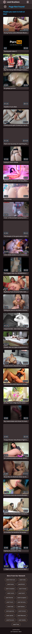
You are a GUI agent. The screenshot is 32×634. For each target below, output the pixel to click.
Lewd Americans (10, 580)
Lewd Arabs (22, 580)
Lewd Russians (10, 620)
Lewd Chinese (22, 588)
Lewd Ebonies (9, 597)
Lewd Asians (10, 584)
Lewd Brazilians (13, 2)
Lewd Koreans (22, 611)
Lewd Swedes (22, 620)
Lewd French (9, 602)
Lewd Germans (21, 602)
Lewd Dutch (21, 593)
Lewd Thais (16, 624)
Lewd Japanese (10, 611)
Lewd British (21, 584)
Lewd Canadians (10, 588)
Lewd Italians (21, 606)
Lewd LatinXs (9, 615)
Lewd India (10, 606)
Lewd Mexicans (21, 615)
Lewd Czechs (10, 593)
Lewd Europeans (21, 597)
